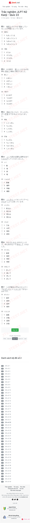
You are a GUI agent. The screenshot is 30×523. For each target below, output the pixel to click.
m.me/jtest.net (24, 497)
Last (25, 338)
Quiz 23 (20, 338)
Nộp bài (15, 330)
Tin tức (22, 488)
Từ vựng (14, 6)
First (5, 338)
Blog (26, 6)
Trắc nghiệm (6, 6)
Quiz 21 (9, 338)
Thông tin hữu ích (13, 488)
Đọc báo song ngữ (15, 490)
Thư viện (20, 6)
